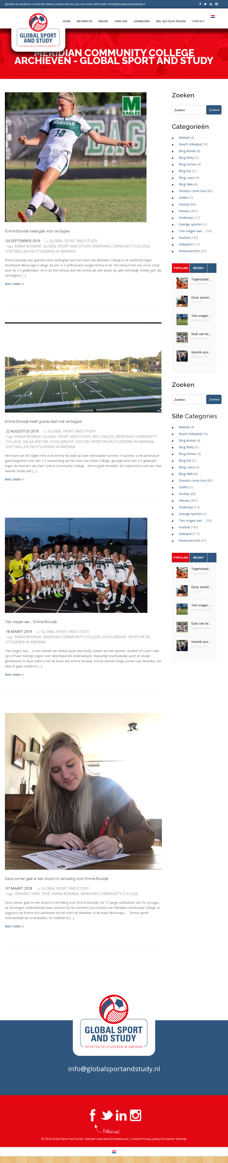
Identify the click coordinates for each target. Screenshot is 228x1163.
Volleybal (185, 244)
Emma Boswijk (27, 246)
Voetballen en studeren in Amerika (40, 251)
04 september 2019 (23, 240)
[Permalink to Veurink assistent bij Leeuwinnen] (182, 357)
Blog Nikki (186, 184)
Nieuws (103, 21)
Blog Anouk (187, 151)
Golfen (183, 197)
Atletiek (184, 137)
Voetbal (184, 237)
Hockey (184, 204)
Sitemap (181, 1139)
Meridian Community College (121, 246)
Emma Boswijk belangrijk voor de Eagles (37, 231)
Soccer (82, 441)
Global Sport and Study (73, 240)
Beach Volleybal (190, 144)
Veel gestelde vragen (171, 21)
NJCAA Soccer (35, 441)
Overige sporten (190, 224)
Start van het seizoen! (201, 334)
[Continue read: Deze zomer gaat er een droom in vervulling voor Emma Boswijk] (83, 791)
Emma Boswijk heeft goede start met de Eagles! (43, 421)
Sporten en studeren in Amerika (122, 441)
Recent (198, 268)
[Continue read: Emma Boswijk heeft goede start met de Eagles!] (83, 366)
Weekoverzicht (189, 251)
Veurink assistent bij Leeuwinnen (201, 352)
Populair (181, 268)
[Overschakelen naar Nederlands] (114, 1151)
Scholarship (62, 441)
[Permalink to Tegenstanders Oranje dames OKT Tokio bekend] (182, 284)
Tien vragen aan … (192, 231)
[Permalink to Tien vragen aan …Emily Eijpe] (182, 321)
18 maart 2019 (19, 631)
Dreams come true (32, 893)
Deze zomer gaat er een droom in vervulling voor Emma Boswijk (56, 879)
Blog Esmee (187, 164)
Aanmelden (142, 21)
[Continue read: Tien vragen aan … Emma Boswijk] (76, 565)
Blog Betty (186, 157)
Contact (198, 21)
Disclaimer (168, 1139)
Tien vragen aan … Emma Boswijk (31, 622)
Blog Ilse (185, 171)
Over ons (121, 21)
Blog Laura (187, 177)
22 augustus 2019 (22, 431)
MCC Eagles (103, 436)
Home (66, 21)
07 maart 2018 (19, 888)
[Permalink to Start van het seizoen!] (182, 339)
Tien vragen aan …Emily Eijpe (201, 316)
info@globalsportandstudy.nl (126, 4)
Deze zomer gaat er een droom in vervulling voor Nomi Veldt (201, 297)
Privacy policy (151, 1139)
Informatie (84, 21)
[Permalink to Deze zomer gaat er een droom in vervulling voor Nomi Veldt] (182, 303)
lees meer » (14, 283)
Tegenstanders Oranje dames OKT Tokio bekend (201, 279)
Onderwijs (186, 217)
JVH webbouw (119, 1139)
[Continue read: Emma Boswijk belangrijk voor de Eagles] (76, 156)
